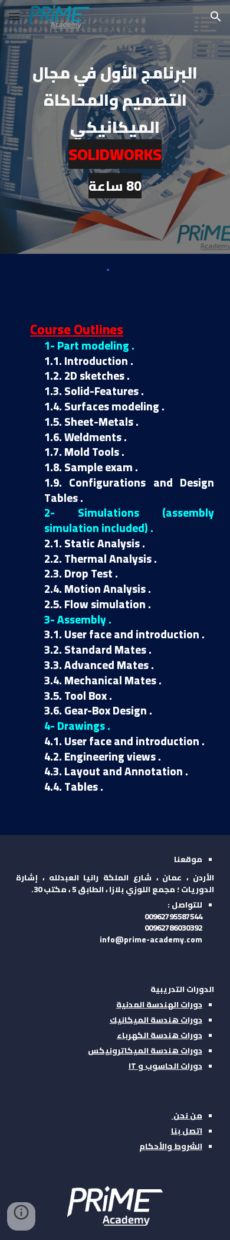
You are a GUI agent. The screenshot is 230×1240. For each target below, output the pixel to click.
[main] (115, 127)
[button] (14, 16)
